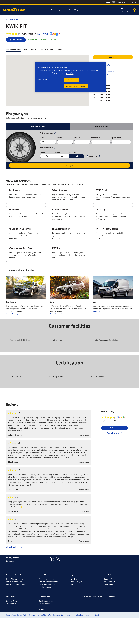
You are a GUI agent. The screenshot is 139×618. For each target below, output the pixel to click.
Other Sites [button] (133, 2)
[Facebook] (52, 559)
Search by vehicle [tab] (101, 126)
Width (42, 138)
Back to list (14, 19)
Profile (59, 138)
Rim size (77, 138)
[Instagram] (58, 559)
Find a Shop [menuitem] (73, 10)
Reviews (59, 49)
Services (33, 49)
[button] (55, 133)
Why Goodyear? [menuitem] (57, 10)
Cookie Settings (42, 79)
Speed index (116, 138)
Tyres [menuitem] (33, 10)
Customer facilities (46, 49)
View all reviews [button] (113, 433)
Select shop (17, 40)
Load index (95, 138)
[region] (70, 77)
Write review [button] (114, 428)
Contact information (13, 49)
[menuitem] (108, 2)
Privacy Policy (70, 74)
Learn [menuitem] (43, 10)
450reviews (42, 33)
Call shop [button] (113, 57)
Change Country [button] (122, 2)
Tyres (26, 49)
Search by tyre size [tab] (38, 126)
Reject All (71, 80)
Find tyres (69, 165)
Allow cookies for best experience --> (76, 86)
